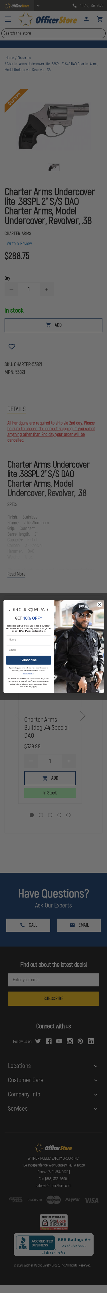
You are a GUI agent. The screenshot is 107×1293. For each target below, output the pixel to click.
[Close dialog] (99, 604)
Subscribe (28, 660)
